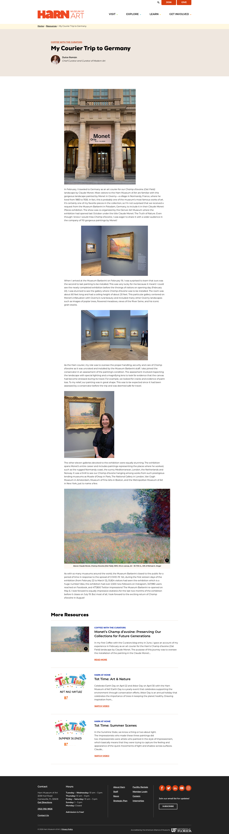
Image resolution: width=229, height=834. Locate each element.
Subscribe (168, 806)
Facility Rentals (140, 787)
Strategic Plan (120, 801)
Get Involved (179, 14)
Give (184, 2)
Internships (138, 801)
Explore (132, 14)
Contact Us (43, 816)
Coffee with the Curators (66, 42)
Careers (136, 796)
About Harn (119, 787)
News (116, 796)
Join (168, 2)
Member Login (140, 792)
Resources (51, 26)
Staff (115, 792)
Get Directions (45, 802)
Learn (154, 14)
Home (41, 26)
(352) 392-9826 (45, 809)
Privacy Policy (67, 829)
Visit (112, 14)
